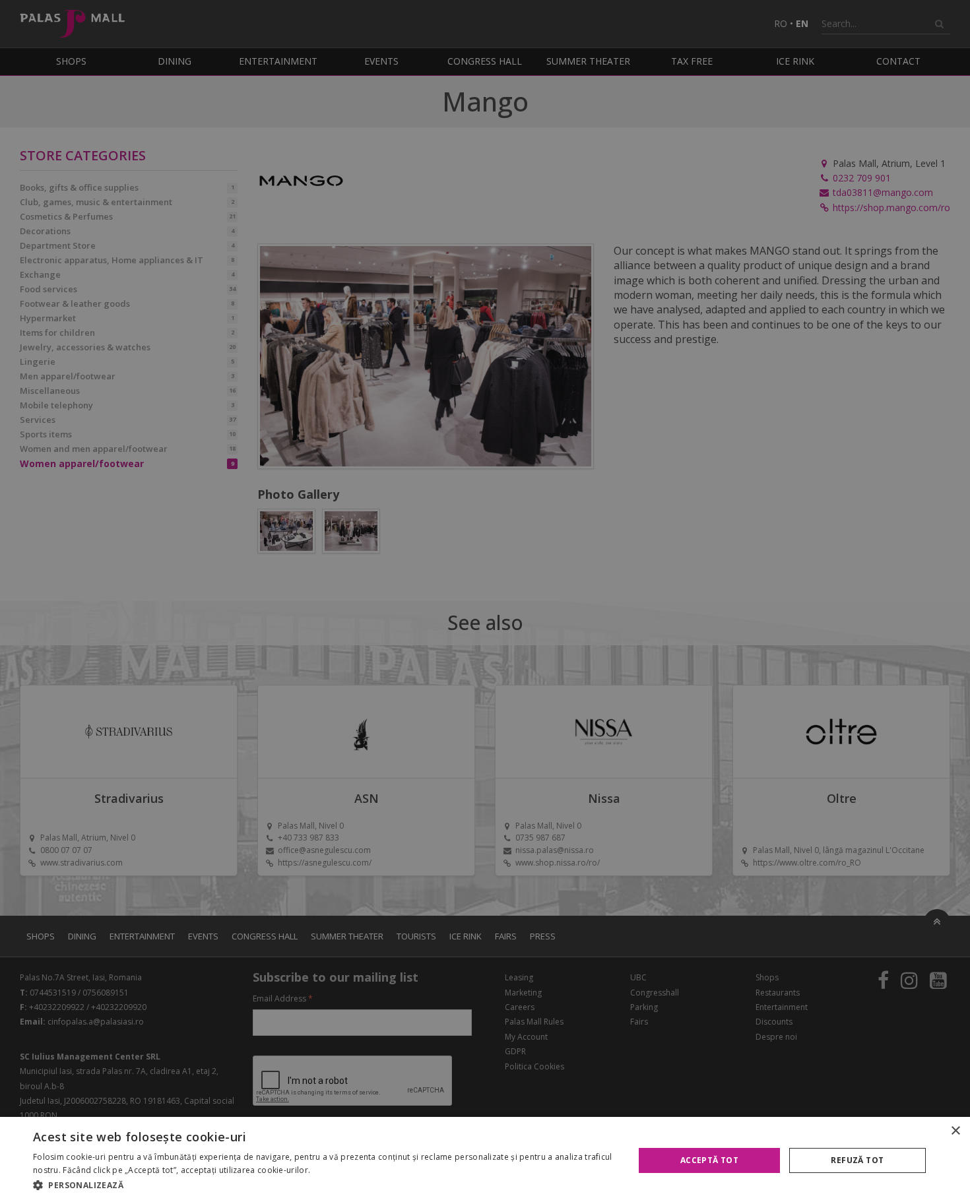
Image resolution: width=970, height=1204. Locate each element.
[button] (324, 1185)
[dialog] (485, 1160)
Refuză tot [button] (857, 1160)
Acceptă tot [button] (709, 1160)
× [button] (955, 1131)
